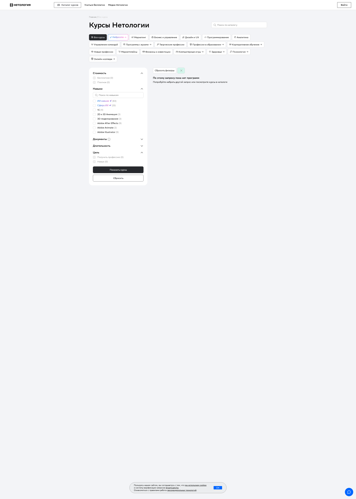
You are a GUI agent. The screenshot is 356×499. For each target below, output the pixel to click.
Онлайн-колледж (103, 59)
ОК (218, 487)
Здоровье (217, 52)
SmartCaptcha (172, 488)
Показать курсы (118, 170)
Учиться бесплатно (94, 5)
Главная (92, 17)
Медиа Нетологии (118, 5)
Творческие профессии (172, 44)
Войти (344, 5)
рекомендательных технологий (181, 490)
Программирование (218, 37)
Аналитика (242, 37)
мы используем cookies (196, 485)
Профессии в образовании (206, 44)
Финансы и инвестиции (157, 52)
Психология (239, 52)
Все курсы (103, 17)
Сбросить (118, 178)
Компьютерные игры (190, 52)
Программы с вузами (137, 44)
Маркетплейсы (129, 52)
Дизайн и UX (192, 37)
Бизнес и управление (165, 37)
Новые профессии (103, 52)
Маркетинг (140, 37)
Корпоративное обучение (245, 44)
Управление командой (106, 44)
